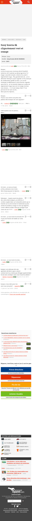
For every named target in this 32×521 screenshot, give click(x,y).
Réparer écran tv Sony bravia (10, 346)
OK (23, 501)
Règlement (7, 512)
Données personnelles (23, 510)
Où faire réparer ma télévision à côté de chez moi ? (15, 335)
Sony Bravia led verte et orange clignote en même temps (15, 352)
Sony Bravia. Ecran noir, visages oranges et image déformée (15, 356)
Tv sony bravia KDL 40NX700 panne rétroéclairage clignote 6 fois (15, 342)
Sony (8, 56)
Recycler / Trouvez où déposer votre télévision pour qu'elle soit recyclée (16, 389)
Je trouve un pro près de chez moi (16, 381)
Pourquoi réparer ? (12, 465)
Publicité (13, 512)
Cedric (12, 66)
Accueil (16, 2)
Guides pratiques (10, 468)
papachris (17, 286)
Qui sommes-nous (13, 509)
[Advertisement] (16, 20)
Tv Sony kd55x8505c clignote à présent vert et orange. (16, 338)
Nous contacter (23, 512)
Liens (3, 468)
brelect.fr (7, 103)
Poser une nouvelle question (18, 294)
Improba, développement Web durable (15, 509)
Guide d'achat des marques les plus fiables (16, 397)
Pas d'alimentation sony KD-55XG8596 (12, 348)
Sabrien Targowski (7, 277)
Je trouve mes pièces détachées (16, 373)
